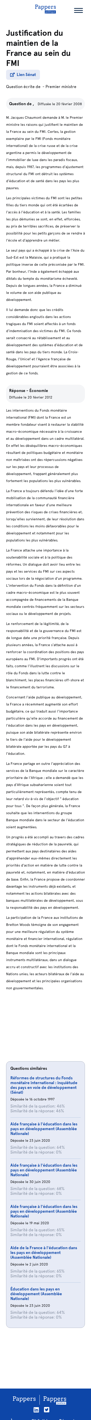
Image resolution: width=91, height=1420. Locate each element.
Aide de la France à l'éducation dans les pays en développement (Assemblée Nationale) (43, 1252)
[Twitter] (46, 1410)
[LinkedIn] (36, 1410)
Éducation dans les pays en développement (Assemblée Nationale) (36, 1294)
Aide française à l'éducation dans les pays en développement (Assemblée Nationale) (43, 1129)
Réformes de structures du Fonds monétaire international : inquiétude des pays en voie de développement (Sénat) (43, 1085)
